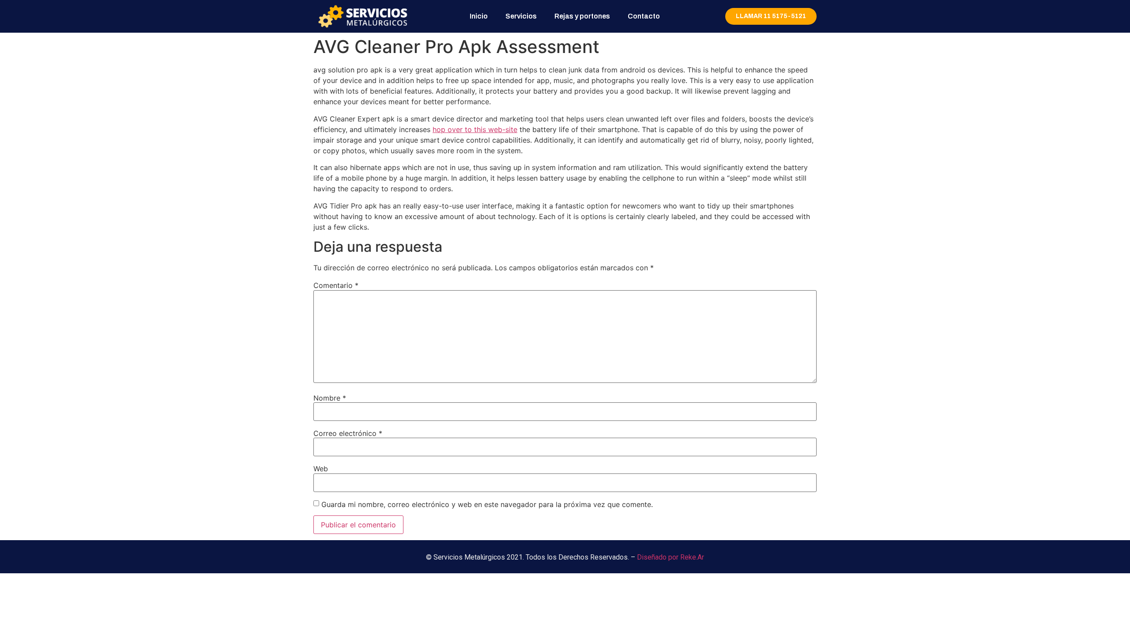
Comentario (335, 285)
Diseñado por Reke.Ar (670, 557)
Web (320, 468)
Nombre (329, 397)
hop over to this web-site (475, 129)
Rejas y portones (582, 16)
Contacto (644, 16)
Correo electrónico (347, 433)
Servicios (521, 16)
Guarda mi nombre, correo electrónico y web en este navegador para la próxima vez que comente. (487, 504)
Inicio (479, 16)
